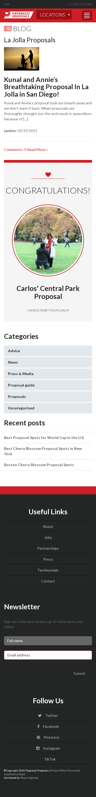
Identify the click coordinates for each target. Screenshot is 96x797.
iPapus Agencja (29, 777)
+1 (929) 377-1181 (80, 4)
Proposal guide (21, 385)
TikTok (49, 759)
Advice (14, 350)
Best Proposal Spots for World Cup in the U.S (44, 437)
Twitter (51, 715)
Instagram (51, 748)
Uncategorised (21, 408)
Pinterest (51, 737)
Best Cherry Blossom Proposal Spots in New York (43, 451)
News (13, 362)
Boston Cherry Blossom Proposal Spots (39, 464)
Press (48, 559)
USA (7, 4)
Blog (21, 28)
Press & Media (21, 373)
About (48, 526)
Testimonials (48, 570)
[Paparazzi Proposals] (19, 14)
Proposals (17, 396)
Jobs (48, 537)
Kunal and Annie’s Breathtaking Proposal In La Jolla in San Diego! (46, 86)
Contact (48, 581)
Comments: (15, 149)
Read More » (37, 149)
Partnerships (48, 548)
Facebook (50, 726)
